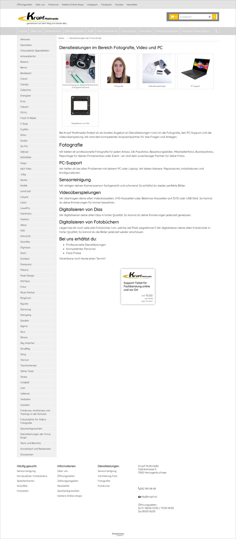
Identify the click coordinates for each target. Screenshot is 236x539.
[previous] (214, 31)
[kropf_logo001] (47, 18)
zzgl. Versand (146, 301)
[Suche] (214, 16)
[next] (217, 31)
